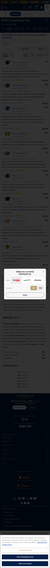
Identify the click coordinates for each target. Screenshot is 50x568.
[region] (25, 551)
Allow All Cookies (25, 563)
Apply (25, 295)
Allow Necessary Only (25, 557)
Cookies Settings (25, 550)
